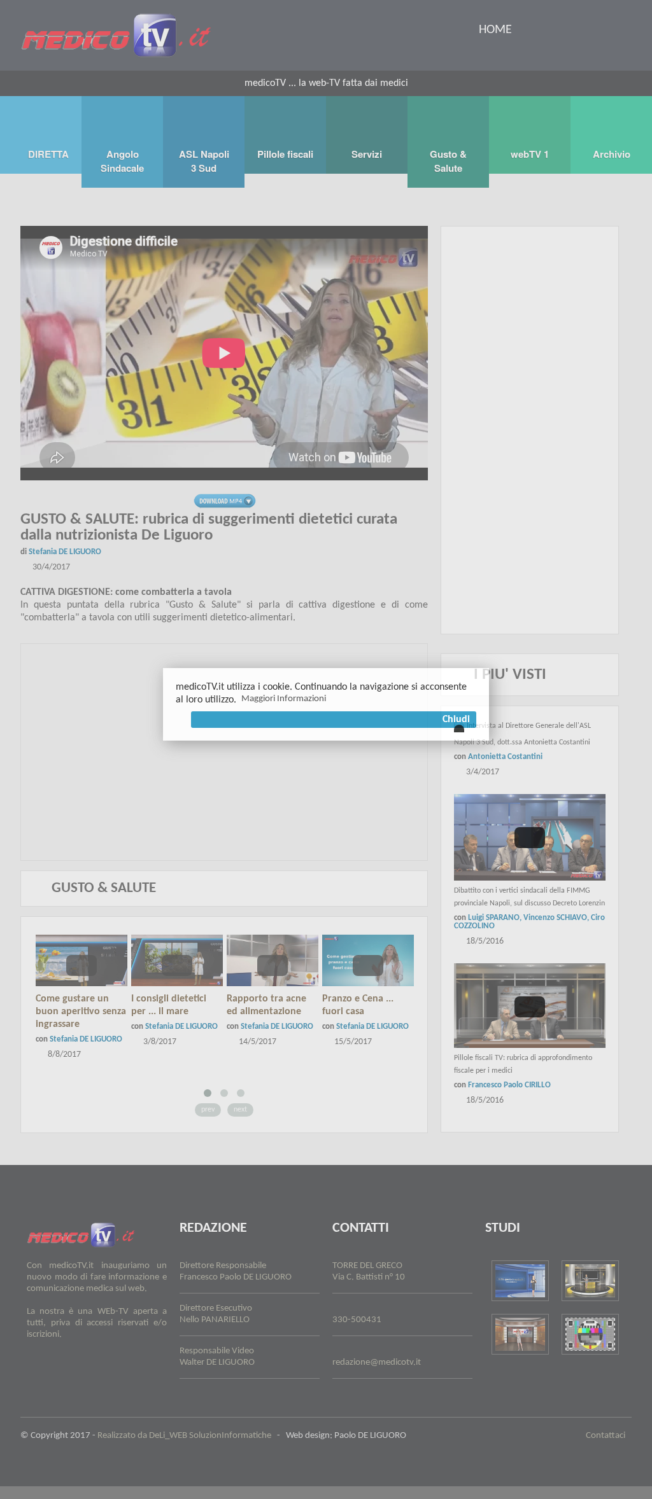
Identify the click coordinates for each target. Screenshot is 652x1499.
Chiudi (456, 720)
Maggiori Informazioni (283, 699)
